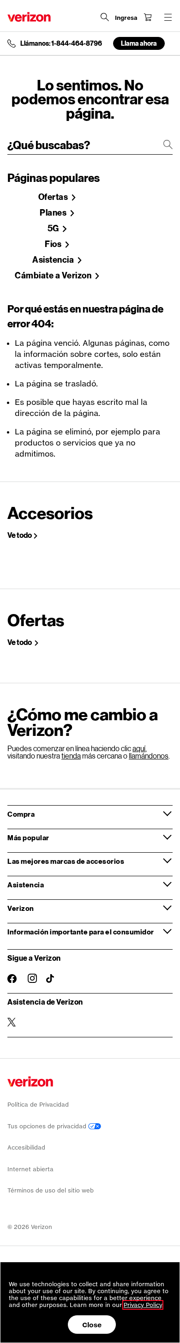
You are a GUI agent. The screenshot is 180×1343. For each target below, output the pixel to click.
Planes (54, 212)
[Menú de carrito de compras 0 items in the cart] (148, 17)
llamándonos (148, 755)
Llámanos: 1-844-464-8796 (61, 43)
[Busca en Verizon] (105, 17)
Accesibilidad (26, 1147)
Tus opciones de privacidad (47, 1126)
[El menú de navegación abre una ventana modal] (168, 17)
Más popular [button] (28, 837)
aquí (138, 748)
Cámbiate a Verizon (54, 275)
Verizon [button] (20, 908)
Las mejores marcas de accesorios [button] (65, 861)
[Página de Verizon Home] (29, 17)
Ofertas (54, 197)
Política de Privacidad (38, 1104)
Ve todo (19, 535)
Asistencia (54, 260)
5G (54, 228)
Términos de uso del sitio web (50, 1190)
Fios (54, 244)
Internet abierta (30, 1169)
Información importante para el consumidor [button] (80, 931)
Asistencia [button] (25, 884)
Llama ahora (139, 43)
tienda (71, 755)
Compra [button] (21, 814)
